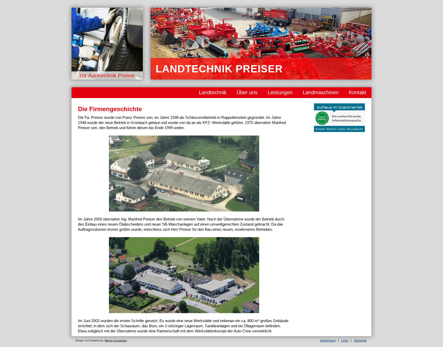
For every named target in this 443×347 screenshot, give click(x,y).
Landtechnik (212, 92)
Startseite (360, 340)
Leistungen (280, 92)
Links (344, 340)
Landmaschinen (321, 92)
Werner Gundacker (116, 340)
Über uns (247, 92)
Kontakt (357, 92)
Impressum (328, 340)
